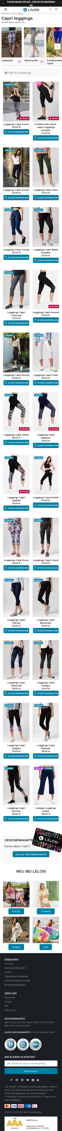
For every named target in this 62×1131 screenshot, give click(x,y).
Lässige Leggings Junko (46, 809)
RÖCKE (16, 911)
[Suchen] (51, 9)
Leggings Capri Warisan (46, 747)
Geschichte (10, 997)
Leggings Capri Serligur (46, 684)
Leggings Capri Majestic (46, 436)
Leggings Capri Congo (16, 249)
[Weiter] (59, 3)
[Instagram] (17, 1080)
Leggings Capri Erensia (16, 809)
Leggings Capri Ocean (16, 189)
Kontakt (8, 1001)
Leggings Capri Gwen (16, 124)
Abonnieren (31, 1071)
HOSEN (16, 947)
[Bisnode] (31, 1123)
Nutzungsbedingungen (15, 967)
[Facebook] (11, 1080)
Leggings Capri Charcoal (16, 314)
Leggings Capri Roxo (16, 560)
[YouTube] (28, 1080)
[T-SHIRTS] (46, 893)
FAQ (6, 1005)
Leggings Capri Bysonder (46, 621)
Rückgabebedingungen (15, 984)
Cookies (8, 972)
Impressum (10, 1010)
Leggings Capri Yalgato (16, 747)
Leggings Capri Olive (46, 189)
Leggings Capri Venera (46, 312)
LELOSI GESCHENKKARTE (31, 854)
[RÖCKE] (16, 893)
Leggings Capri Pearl (46, 375)
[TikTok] (38, 1080)
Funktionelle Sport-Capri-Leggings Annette (46, 127)
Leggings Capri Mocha (16, 375)
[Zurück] (2, 3)
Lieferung (9, 963)
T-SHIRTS (46, 911)
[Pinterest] (22, 1080)
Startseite (5, 13)
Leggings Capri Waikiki (16, 499)
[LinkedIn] (33, 1080)
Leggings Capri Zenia (16, 434)
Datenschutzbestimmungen (18, 980)
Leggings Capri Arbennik (16, 684)
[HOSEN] (16, 929)
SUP (45, 947)
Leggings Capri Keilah (46, 497)
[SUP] (46, 929)
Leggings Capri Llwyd (46, 560)
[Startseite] (31, 10)
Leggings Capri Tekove (16, 621)
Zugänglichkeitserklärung (16, 976)
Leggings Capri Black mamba (45, 251)
